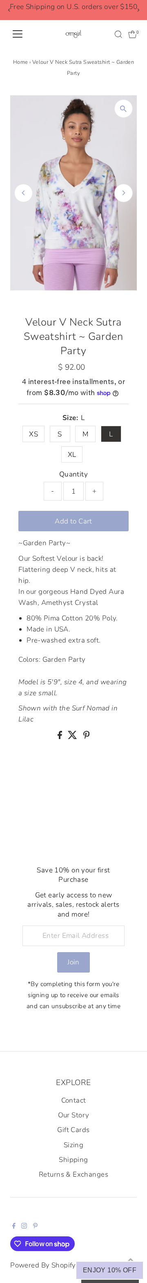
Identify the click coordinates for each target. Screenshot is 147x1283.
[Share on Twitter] (73, 736)
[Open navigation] (17, 34)
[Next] (138, 10)
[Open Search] (118, 34)
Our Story (73, 1115)
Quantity (73, 474)
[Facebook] (14, 1226)
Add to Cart (73, 521)
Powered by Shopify (43, 1265)
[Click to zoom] (123, 108)
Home (20, 62)
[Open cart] (132, 34)
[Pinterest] (35, 1226)
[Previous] (9, 10)
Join (73, 962)
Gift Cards (73, 1130)
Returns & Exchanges (73, 1174)
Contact (73, 1100)
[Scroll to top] (130, 1260)
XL (72, 454)
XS (33, 434)
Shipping (73, 1159)
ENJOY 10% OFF (109, 1270)
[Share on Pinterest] (86, 736)
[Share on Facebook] (61, 736)
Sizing (74, 1145)
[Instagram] (24, 1226)
